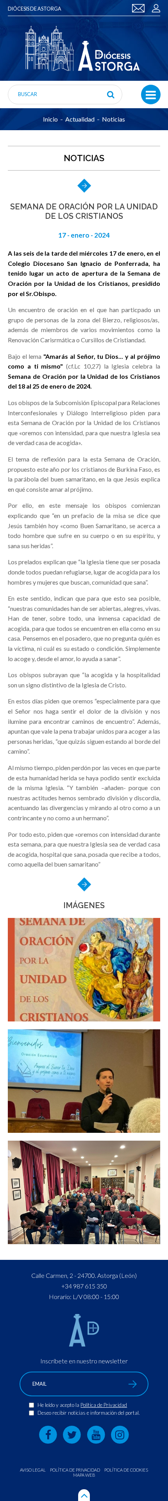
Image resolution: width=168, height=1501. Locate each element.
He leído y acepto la (59, 1405)
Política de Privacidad (103, 1405)
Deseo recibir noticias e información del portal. (89, 1413)
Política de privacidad (75, 1469)
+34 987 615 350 (84, 1286)
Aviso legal (33, 1469)
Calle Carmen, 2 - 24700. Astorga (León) (84, 1275)
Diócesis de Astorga (34, 9)
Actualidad (80, 119)
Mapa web (84, 1474)
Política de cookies (126, 1469)
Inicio (50, 119)
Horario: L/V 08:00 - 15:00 (84, 1296)
